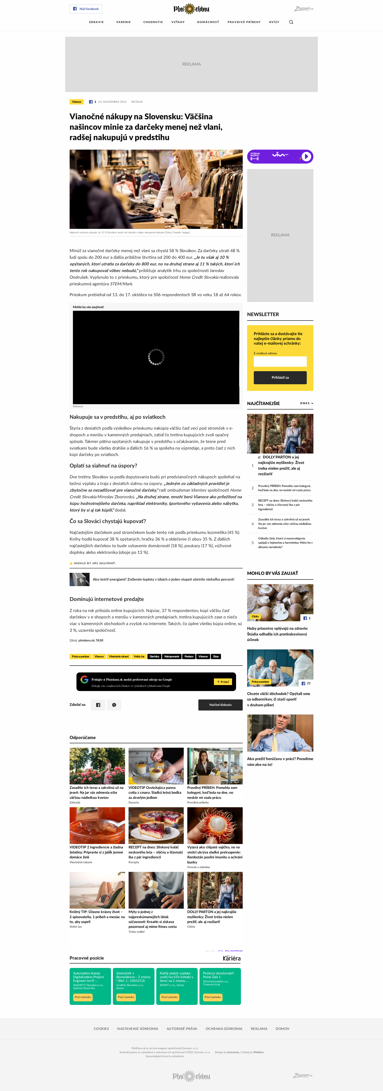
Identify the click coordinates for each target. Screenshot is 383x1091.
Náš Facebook (89, 9)
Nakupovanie (171, 656)
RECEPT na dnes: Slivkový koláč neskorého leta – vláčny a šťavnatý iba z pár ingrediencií (285, 505)
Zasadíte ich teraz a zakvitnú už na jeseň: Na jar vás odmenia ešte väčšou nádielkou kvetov (284, 524)
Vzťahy (178, 22)
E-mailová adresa (265, 353)
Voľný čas (139, 656)
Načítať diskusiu (220, 705)
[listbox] (299, 403)
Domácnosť (208, 22)
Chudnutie (153, 22)
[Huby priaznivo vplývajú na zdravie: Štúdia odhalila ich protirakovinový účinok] (280, 602)
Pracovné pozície (87, 958)
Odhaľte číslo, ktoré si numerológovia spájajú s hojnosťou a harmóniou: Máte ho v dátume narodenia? (285, 543)
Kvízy (274, 22)
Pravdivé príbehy (244, 22)
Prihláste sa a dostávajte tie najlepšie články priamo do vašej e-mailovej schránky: (278, 339)
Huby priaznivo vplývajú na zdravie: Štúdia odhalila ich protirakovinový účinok (277, 634)
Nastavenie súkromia (137, 1029)
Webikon (258, 1052)
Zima (216, 656)
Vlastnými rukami (118, 656)
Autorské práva (182, 1029)
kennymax (233, 1052)
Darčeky (154, 656)
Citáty (255, 616)
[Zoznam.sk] (303, 9)
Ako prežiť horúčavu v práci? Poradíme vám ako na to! (280, 762)
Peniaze (189, 656)
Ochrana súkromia (224, 1029)
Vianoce (76, 101)
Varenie (123, 22)
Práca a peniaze (80, 656)
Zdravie (96, 22)
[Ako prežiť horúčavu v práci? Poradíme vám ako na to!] (280, 733)
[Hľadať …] (291, 22)
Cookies (101, 1029)
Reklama (259, 1029)
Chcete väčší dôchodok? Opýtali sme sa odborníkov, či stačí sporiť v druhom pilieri (278, 699)
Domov (282, 1029)
